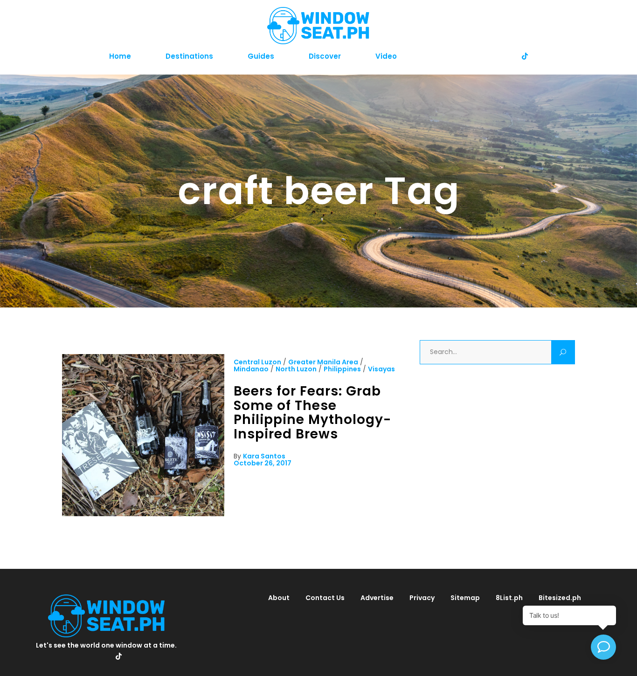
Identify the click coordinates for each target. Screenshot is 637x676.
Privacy (422, 597)
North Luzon (296, 369)
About (279, 597)
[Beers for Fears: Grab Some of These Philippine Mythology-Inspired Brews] (143, 514)
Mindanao (251, 369)
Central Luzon (257, 362)
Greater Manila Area (323, 362)
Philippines (342, 369)
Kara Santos (264, 456)
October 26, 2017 (262, 463)
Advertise (377, 597)
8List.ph (509, 597)
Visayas (381, 369)
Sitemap (465, 597)
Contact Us (325, 597)
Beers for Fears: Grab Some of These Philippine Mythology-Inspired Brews (312, 412)
